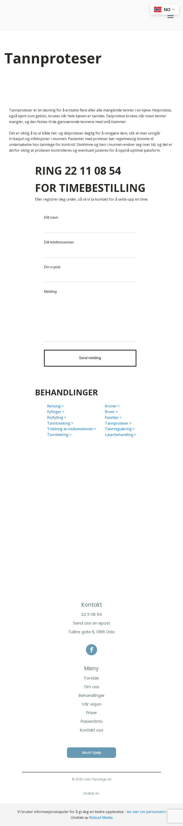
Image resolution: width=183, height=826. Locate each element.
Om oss (91, 687)
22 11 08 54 (91, 614)
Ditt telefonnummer (59, 242)
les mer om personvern (146, 811)
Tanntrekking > (60, 423)
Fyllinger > (55, 411)
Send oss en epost (91, 623)
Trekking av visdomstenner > (71, 428)
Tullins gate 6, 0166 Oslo (91, 632)
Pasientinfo (92, 721)
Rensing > (55, 406)
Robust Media (100, 817)
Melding (50, 292)
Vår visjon (91, 704)
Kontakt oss (91, 730)
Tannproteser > (118, 423)
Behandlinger (92, 695)
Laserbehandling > (120, 434)
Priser (91, 712)
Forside (91, 678)
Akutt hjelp (91, 752)
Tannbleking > (59, 434)
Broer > (111, 411)
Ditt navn (51, 217)
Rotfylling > (56, 417)
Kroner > (112, 406)
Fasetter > (113, 417)
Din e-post (52, 267)
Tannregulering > (120, 428)
